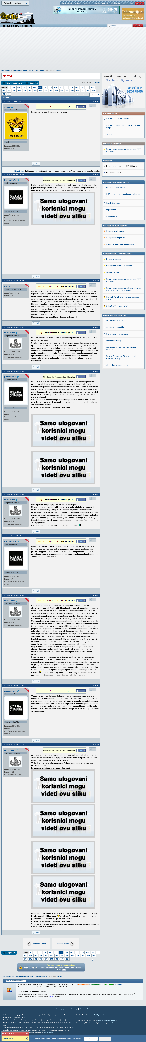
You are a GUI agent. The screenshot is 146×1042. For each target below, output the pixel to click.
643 (13, 88)
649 (45, 88)
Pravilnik (105, 3)
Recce (7, 286)
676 (93, 91)
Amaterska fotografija (115, 327)
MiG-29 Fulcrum (112, 272)
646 (29, 88)
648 (39, 88)
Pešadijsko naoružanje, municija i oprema (29, 70)
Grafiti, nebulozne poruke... (117, 334)
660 (9, 91)
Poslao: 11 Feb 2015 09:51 (15, 535)
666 (40, 91)
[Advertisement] (73, 50)
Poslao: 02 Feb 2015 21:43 (15, 101)
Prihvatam (91, 1039)
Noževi (58, 70)
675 (88, 91)
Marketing (139, 3)
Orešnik (109, 134)
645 (24, 88)
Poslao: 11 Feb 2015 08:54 (15, 371)
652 (61, 88)
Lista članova (115, 3)
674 (83, 91)
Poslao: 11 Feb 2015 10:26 (15, 595)
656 (82, 88)
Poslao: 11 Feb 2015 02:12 (15, 280)
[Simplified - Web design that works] (112, 1022)
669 (56, 91)
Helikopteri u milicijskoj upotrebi (119, 266)
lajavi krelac (9, 333)
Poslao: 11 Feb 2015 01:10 (15, 174)
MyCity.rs (97, 1015)
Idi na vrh (97, 960)
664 (30, 91)
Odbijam (105, 1039)
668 (51, 91)
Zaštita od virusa (107, 1015)
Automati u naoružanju (115, 187)
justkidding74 (10, 180)
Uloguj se (78, 3)
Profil (37, 164)
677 (3, 94)
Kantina (97, 3)
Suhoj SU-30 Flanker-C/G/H (117, 306)
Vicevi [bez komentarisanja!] (118, 365)
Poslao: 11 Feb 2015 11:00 (15, 685)
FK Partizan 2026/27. (115, 321)
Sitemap (74, 1009)
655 (76, 88)
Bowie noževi (8, 1038)
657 (87, 88)
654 (71, 88)
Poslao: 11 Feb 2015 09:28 (15, 494)
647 (34, 88)
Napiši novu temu (14, 83)
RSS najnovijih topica (115, 231)
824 (9, 94)
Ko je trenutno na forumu (16, 981)
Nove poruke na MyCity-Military (117, 254)
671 (67, 91)
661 (14, 91)
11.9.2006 (97, 82)
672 (72, 91)
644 (18, 88)
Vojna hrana (111, 210)
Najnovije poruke (62, 1009)
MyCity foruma (49, 1032)
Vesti (91, 1015)
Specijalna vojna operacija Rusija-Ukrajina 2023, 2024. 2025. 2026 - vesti (123, 289)
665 (35, 91)
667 (46, 91)
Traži (124, 3)
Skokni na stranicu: (81, 95)
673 (77, 91)
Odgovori (34, 83)
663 (25, 91)
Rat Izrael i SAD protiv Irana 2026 (120, 119)
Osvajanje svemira (113, 259)
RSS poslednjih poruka (115, 238)
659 (3, 91)
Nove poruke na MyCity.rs (114, 315)
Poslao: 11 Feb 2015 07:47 (15, 327)
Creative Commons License (106, 1020)
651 (55, 88)
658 (92, 88)
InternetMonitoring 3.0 (115, 341)
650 (50, 88)
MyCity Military (67, 3)
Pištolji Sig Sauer (113, 203)
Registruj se (88, 3)
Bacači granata (112, 216)
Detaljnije (118, 984)
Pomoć (131, 3)
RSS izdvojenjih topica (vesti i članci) (121, 244)
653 (66, 88)
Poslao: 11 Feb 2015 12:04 (15, 744)
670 (61, 91)
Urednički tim (85, 1009)
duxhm (7, 107)
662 (19, 91)
